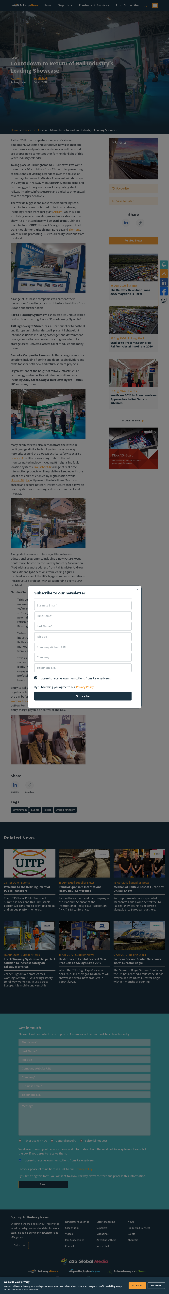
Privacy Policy (85, 687)
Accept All (137, 1285)
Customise (156, 1285)
